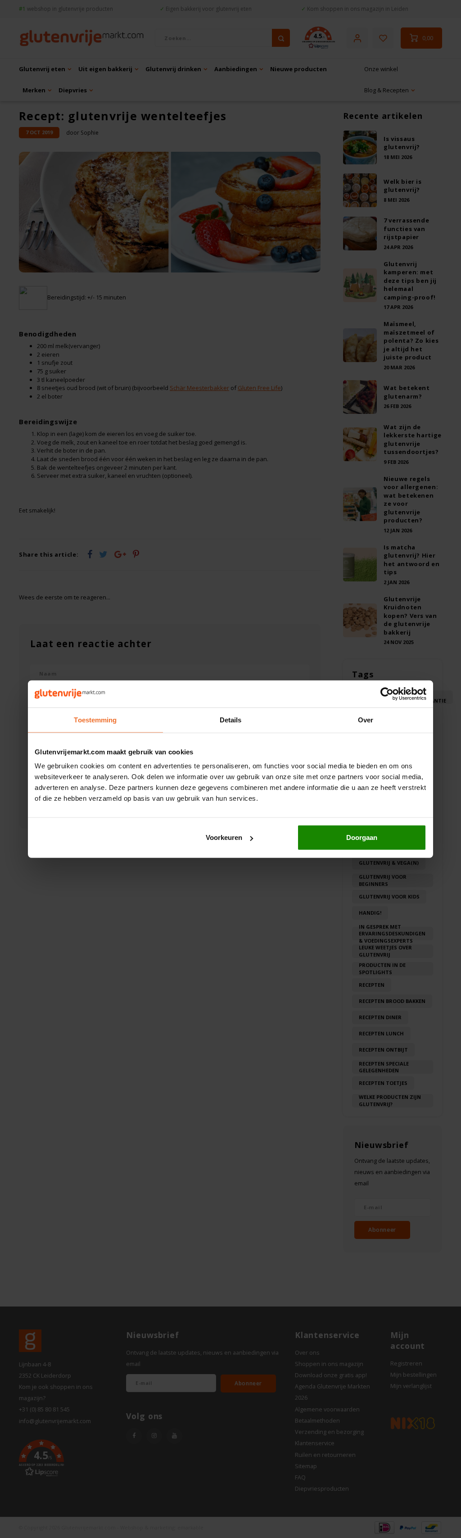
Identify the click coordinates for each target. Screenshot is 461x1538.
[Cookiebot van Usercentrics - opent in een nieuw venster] (387, 693)
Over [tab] (365, 719)
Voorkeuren (224, 837)
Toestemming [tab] (95, 719)
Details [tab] (231, 719)
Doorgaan (361, 837)
